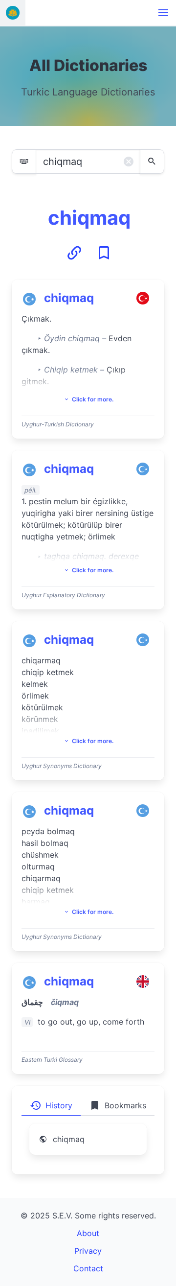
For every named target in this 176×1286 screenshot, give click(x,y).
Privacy (88, 1251)
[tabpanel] (88, 1145)
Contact (88, 1268)
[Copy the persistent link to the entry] (74, 253)
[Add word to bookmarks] (103, 253)
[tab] (51, 1105)
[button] (163, 13)
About (88, 1233)
